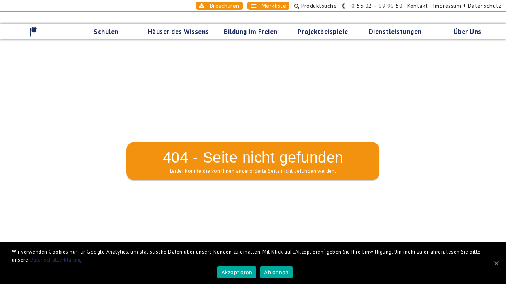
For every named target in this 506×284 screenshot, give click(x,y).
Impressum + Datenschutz (467, 5)
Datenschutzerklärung (56, 259)
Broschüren (222, 5)
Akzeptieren (237, 272)
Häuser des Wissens (178, 31)
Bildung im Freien (251, 31)
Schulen (106, 31)
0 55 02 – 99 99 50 (374, 5)
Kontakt (417, 5)
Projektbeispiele (323, 31)
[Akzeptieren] (496, 263)
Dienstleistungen (395, 31)
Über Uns (467, 31)
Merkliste (271, 5)
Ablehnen (276, 272)
